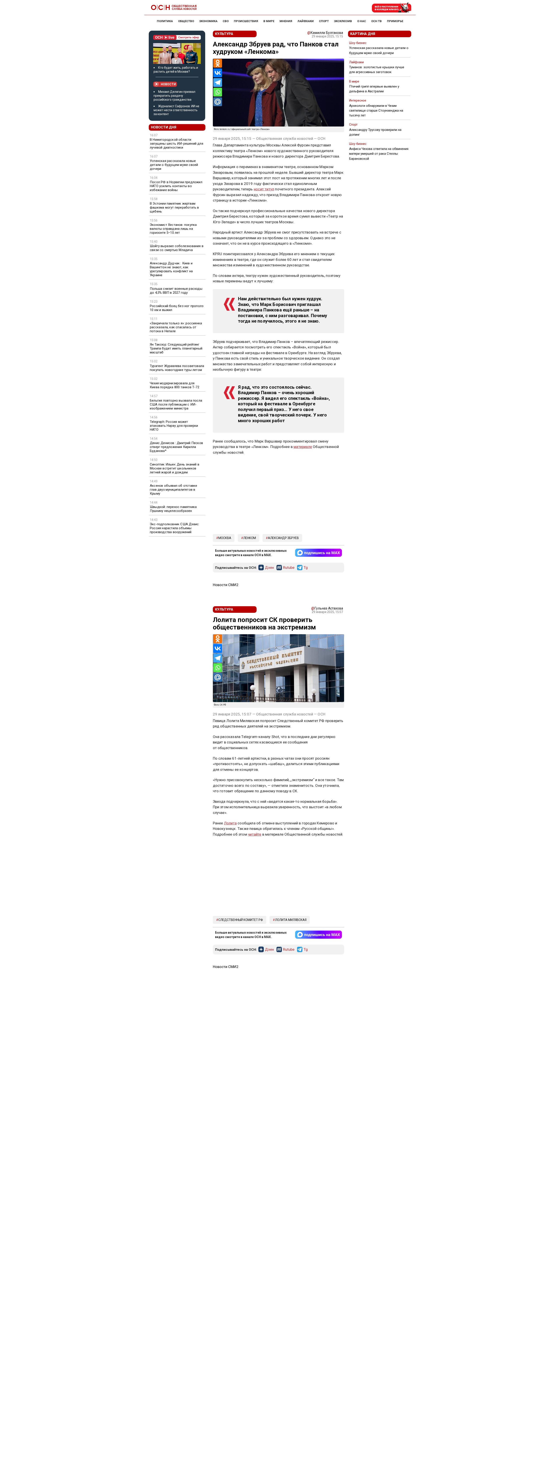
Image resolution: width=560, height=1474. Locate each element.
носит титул (264, 189)
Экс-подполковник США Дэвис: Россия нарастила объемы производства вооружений (174, 528)
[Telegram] (217, 82)
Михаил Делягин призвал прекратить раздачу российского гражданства (174, 95)
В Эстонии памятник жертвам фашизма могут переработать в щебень (174, 207)
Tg (306, 568)
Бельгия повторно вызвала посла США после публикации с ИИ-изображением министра (176, 404)
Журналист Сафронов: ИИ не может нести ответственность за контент (176, 110)
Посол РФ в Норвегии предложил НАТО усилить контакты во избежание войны (176, 186)
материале (303, 446)
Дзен (269, 568)
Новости (168, 84)
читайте (254, 834)
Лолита (230, 823)
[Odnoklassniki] (217, 63)
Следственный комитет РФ (240, 920)
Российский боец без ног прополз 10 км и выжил (176, 308)
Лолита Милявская (290, 920)
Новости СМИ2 (225, 585)
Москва (224, 538)
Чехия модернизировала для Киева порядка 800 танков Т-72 (174, 385)
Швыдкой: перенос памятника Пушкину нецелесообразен (173, 509)
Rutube (288, 568)
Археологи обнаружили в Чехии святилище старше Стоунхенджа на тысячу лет (376, 110)
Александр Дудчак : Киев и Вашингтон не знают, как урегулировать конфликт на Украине (171, 269)
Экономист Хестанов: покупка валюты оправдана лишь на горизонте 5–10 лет (173, 229)
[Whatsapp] (217, 92)
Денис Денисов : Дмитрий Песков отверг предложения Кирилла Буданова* (176, 447)
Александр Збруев (283, 538)
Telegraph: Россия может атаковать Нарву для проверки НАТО (174, 426)
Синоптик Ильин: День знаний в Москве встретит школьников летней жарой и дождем (174, 468)
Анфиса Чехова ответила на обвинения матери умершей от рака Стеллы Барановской (378, 153)
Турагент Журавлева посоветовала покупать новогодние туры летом (177, 368)
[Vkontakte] (217, 73)
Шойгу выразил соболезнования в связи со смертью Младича (176, 248)
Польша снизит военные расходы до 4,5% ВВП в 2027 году (176, 291)
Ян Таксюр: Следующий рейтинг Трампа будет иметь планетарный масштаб (176, 348)
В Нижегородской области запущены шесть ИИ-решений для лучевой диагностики (176, 143)
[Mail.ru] (217, 101)
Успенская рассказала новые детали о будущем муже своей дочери (174, 165)
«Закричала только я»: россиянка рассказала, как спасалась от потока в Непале (176, 327)
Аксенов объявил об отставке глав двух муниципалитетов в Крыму (173, 489)
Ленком (249, 538)
